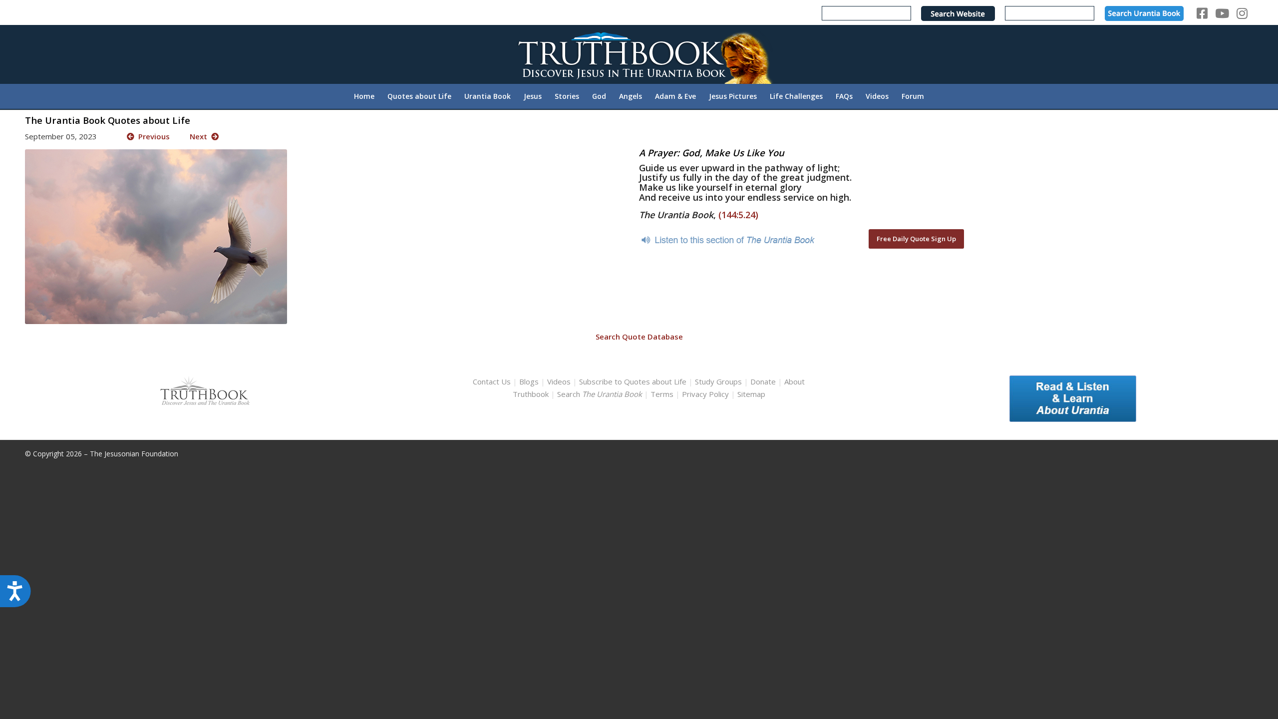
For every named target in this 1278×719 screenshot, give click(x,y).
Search (600, 394)
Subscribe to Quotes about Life (632, 381)
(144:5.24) (738, 215)
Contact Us (492, 381)
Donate (763, 381)
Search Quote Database (639, 337)
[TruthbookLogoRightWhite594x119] (639, 54)
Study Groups (719, 381)
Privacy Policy (705, 394)
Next (200, 136)
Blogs (529, 381)
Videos (559, 381)
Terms (661, 394)
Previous (152, 136)
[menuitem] (364, 96)
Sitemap (751, 394)
